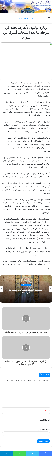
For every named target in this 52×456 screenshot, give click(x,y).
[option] (26, 289)
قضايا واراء (26, 285)
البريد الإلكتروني (44, 420)
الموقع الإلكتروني (44, 429)
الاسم (47, 411)
